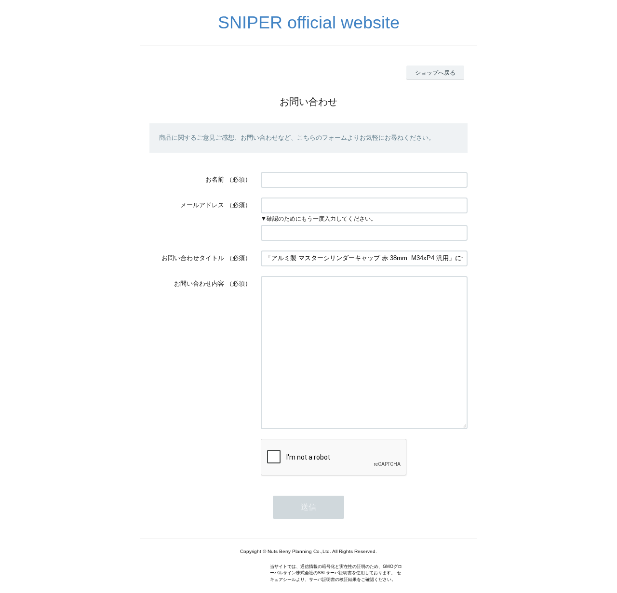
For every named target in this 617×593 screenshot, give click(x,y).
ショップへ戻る (435, 72)
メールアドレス (202, 205)
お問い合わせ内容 (199, 283)
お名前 (214, 179)
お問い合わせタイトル (192, 258)
